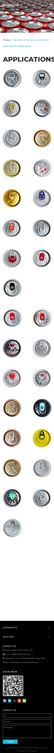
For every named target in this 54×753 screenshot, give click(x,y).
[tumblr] (19, 701)
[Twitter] (14, 701)
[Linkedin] (9, 701)
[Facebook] (4, 701)
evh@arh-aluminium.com (21, 654)
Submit (10, 741)
